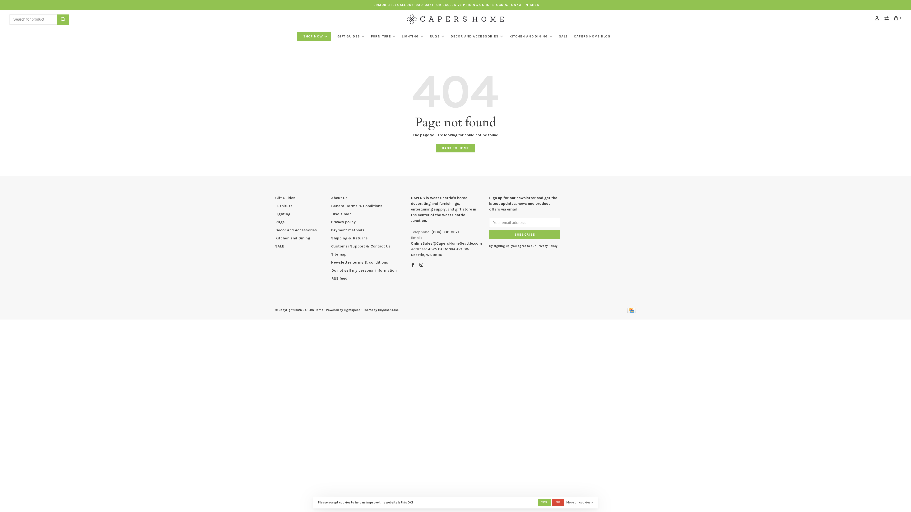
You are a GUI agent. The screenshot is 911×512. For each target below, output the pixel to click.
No (558, 502)
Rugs (435, 36)
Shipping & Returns (349, 238)
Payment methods (347, 230)
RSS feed (339, 278)
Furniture (381, 36)
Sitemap (338, 254)
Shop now (313, 36)
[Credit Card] (631, 312)
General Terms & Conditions (356, 206)
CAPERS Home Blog (592, 36)
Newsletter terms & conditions (359, 262)
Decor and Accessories (474, 36)
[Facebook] (413, 265)
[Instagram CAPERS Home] (421, 265)
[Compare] (887, 19)
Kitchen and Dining (529, 36)
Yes (544, 502)
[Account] (877, 19)
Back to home (455, 148)
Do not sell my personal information (364, 270)
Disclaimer (341, 214)
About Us (339, 198)
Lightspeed (352, 310)
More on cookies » (579, 502)
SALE (563, 36)
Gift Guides (348, 36)
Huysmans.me (388, 310)
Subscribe (524, 235)
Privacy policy (343, 222)
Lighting (410, 36)
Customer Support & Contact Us (360, 246)
